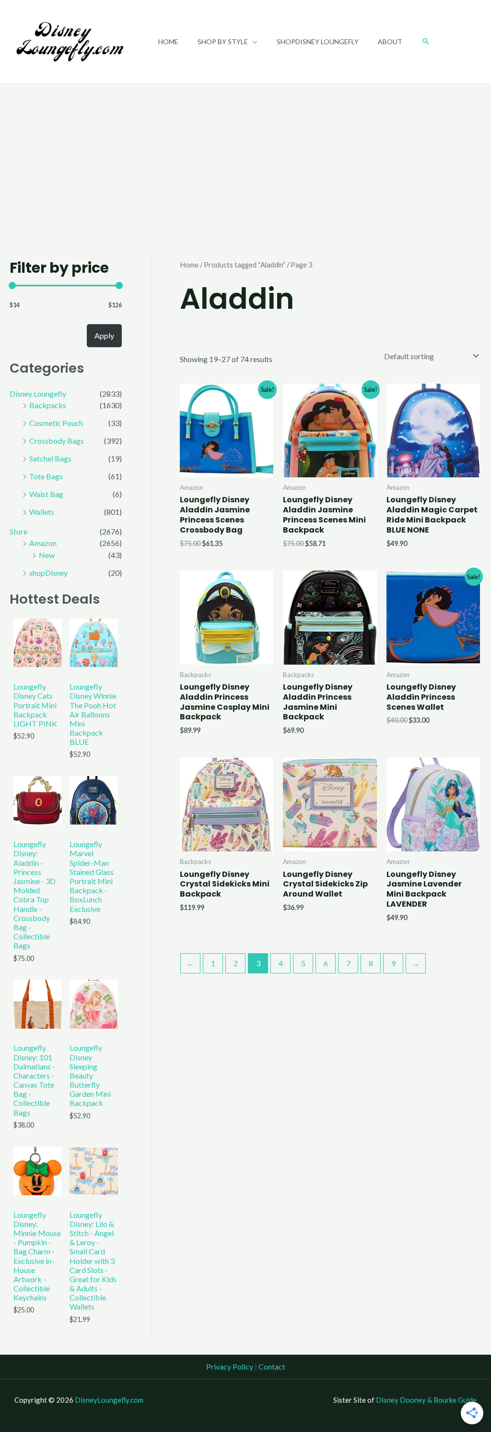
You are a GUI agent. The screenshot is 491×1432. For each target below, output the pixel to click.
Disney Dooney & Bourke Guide (426, 1400)
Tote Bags (46, 476)
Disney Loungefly (38, 393)
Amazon (43, 542)
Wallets (41, 511)
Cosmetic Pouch (56, 422)
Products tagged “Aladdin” (244, 264)
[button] (425, 41)
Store (18, 531)
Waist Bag (46, 493)
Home (168, 41)
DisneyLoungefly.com (109, 1400)
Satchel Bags (50, 458)
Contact (271, 1366)
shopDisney (48, 572)
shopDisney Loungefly (318, 41)
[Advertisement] (245, 155)
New (47, 554)
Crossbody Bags (56, 440)
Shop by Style (223, 41)
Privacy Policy (229, 1366)
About (390, 41)
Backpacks (47, 405)
